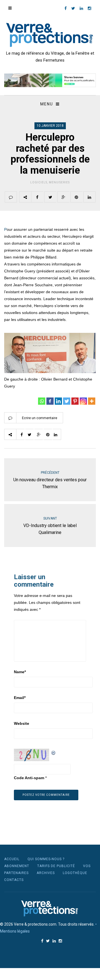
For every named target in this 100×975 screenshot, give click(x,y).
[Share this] (37, 196)
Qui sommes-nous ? (46, 859)
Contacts (14, 880)
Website (21, 723)
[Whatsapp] (41, 401)
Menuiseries (59, 182)
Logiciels (38, 182)
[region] (50, 80)
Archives (46, 873)
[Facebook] (50, 401)
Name (20, 672)
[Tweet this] (50, 196)
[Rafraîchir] (54, 752)
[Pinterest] (75, 401)
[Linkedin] (58, 401)
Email (20, 697)
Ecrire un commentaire (39, 418)
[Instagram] (83, 401)
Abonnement (16, 866)
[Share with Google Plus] (63, 196)
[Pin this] (76, 196)
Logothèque (75, 873)
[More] (91, 401)
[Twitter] (66, 401)
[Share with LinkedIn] (89, 196)
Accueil (11, 859)
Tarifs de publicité (56, 866)
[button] (50, 80)
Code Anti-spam (29, 778)
